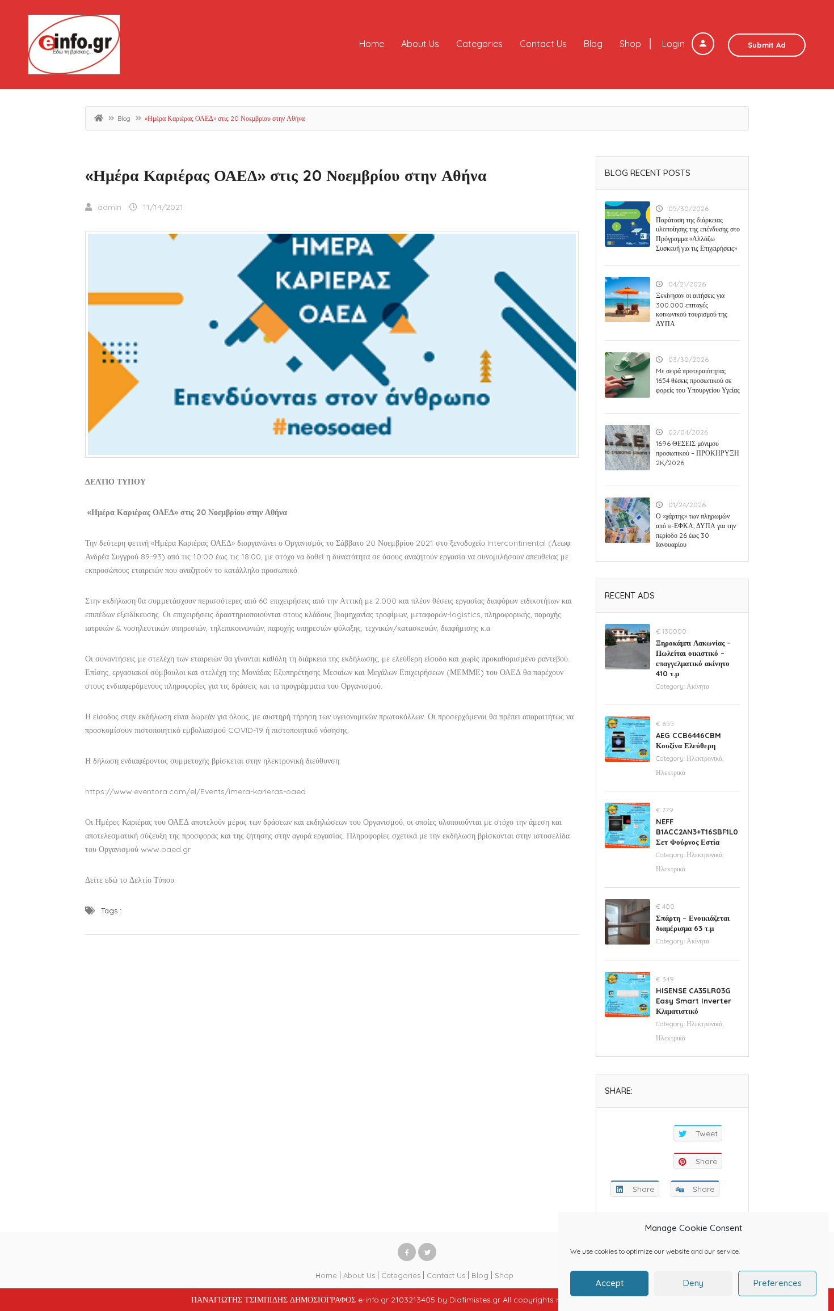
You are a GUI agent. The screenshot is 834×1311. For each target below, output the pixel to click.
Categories (479, 43)
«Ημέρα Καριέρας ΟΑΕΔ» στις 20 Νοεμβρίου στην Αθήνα (286, 175)
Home (371, 43)
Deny (693, 1283)
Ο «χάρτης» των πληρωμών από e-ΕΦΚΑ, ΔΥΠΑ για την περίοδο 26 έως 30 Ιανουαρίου (696, 530)
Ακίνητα (697, 686)
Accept (610, 1283)
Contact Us (543, 43)
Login (674, 43)
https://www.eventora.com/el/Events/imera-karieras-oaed (195, 791)
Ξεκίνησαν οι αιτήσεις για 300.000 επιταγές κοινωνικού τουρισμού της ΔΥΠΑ (691, 309)
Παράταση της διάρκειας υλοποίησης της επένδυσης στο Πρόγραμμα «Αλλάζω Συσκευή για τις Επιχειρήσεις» (698, 234)
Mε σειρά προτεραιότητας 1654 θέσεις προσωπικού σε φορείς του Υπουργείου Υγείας (698, 380)
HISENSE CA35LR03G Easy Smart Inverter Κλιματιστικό (693, 1000)
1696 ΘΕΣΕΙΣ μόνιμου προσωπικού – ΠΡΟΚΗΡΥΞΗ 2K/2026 (697, 453)
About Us (420, 43)
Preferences (777, 1283)
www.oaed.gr (166, 849)
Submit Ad (767, 44)
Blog (593, 43)
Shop (630, 43)
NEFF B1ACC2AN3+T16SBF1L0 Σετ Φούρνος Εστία (697, 831)
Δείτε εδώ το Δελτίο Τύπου (129, 880)
